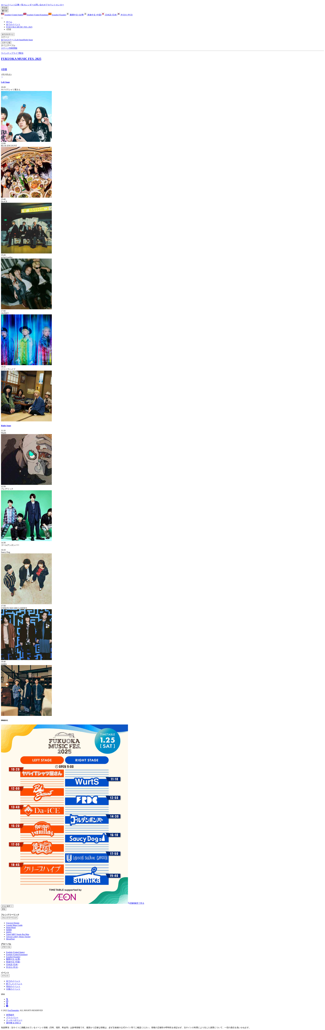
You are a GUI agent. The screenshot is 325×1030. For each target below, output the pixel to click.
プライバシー (12, 1017)
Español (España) (59, 15)
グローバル (6, 947)
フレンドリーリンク (9, 918)
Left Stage (5, 82)
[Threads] (7, 1004)
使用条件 (10, 1015)
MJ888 (9, 930)
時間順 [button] (14, 48)
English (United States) (13, 15)
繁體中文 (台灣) (76, 15)
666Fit (8, 932)
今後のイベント (13, 989)
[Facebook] (7, 1006)
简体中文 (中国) (94, 15)
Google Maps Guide (14, 925)
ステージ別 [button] (6, 48)
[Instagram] (7, 1001)
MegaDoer (10, 939)
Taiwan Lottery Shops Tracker (18, 937)
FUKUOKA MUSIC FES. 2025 (19, 27)
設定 (5, 8)
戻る (3, 909)
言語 (5, 11)
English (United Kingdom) (37, 15)
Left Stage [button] (19, 40)
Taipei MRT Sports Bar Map (17, 934)
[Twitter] (7, 999)
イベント (5, 976)
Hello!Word (11, 927)
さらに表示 (6, 906)
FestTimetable (13, 1010)
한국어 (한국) (126, 15)
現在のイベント (13, 986)
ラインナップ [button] (7, 53)
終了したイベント (14, 984)
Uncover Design (12, 923)
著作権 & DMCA (13, 1023)
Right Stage (6, 426)
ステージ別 (6, 43)
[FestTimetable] (2, 2)
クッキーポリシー (14, 1020)
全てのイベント (13, 24)
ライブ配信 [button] (18, 53)
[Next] (2, 77)
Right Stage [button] (28, 40)
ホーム (9, 22)
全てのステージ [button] (8, 34)
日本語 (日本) (111, 15)
